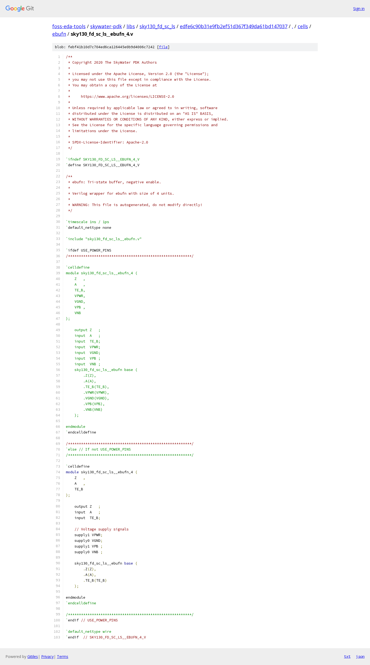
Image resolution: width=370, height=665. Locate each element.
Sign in (359, 8)
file (163, 47)
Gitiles (32, 656)
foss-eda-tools (69, 26)
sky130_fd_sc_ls (157, 26)
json (360, 656)
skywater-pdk (106, 26)
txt (347, 656)
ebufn (59, 34)
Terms (62, 656)
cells (303, 26)
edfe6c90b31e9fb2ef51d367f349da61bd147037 (233, 26)
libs (130, 26)
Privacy (47, 656)
